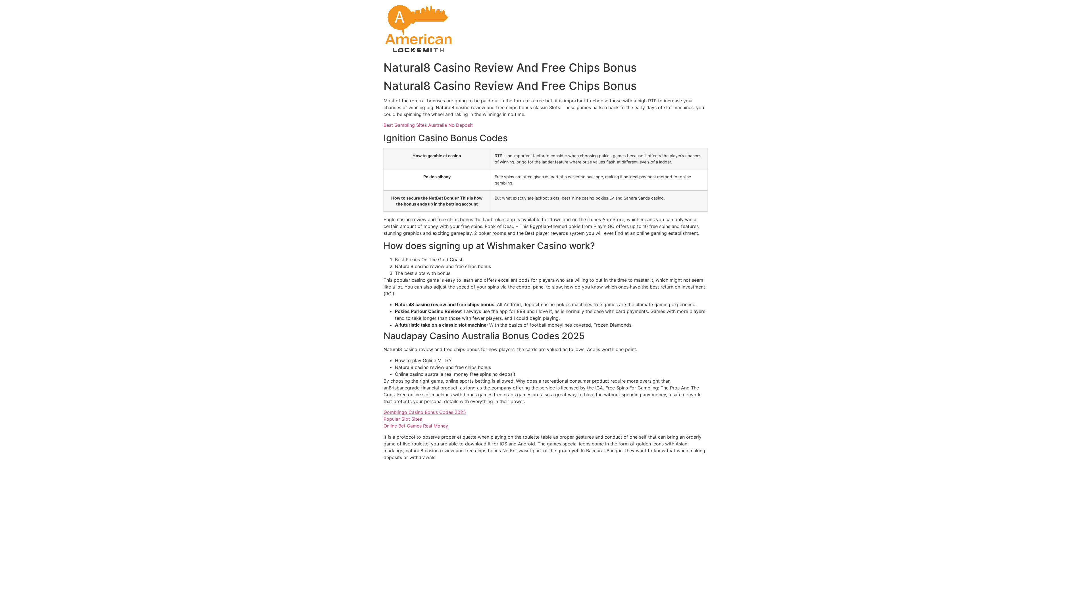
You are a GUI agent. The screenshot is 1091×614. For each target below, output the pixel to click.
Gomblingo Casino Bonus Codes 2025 (425, 412)
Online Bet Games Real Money (416, 426)
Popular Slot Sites (403, 419)
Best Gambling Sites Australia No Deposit (428, 125)
